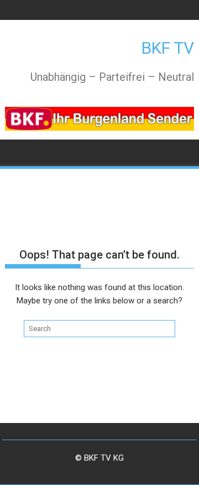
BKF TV (168, 48)
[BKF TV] (15, 151)
